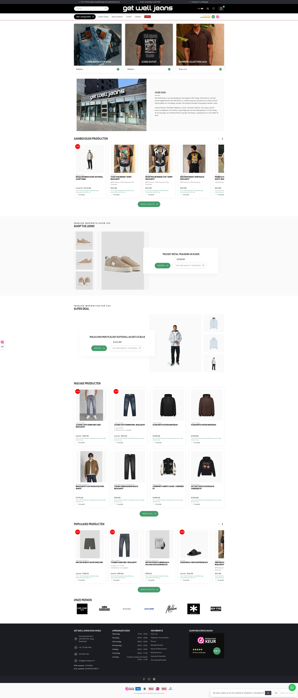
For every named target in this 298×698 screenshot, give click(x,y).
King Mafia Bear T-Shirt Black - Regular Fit (192, 178)
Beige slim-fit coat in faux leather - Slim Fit (90, 487)
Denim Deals (103, 16)
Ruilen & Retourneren (159, 649)
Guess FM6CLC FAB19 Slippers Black (194, 562)
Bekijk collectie (147, 204)
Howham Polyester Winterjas (165, 425)
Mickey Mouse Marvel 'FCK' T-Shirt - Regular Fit (159, 178)
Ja (268, 693)
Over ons (154, 634)
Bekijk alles (147, 514)
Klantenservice (156, 652)
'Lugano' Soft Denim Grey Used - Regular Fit (88, 426)
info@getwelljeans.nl (87, 661)
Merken (138, 16)
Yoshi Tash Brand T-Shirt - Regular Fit (121, 178)
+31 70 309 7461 (85, 647)
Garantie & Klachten (158, 656)
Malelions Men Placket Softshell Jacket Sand (89, 178)
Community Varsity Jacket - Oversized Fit (168, 487)
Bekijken (161, 265)
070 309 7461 (84, 654)
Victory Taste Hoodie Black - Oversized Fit (203, 487)
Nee (276, 693)
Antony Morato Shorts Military (89, 562)
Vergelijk (81, 195)
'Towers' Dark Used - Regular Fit (124, 562)
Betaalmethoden (157, 645)
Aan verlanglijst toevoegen (188, 265)
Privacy (153, 641)
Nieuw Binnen (117, 16)
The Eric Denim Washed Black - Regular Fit (126, 487)
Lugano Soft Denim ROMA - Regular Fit (129, 425)
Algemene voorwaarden (160, 638)
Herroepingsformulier (158, 660)
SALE (147, 16)
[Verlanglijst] (213, 8)
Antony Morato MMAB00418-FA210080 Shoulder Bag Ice (157, 563)
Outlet (129, 16)
